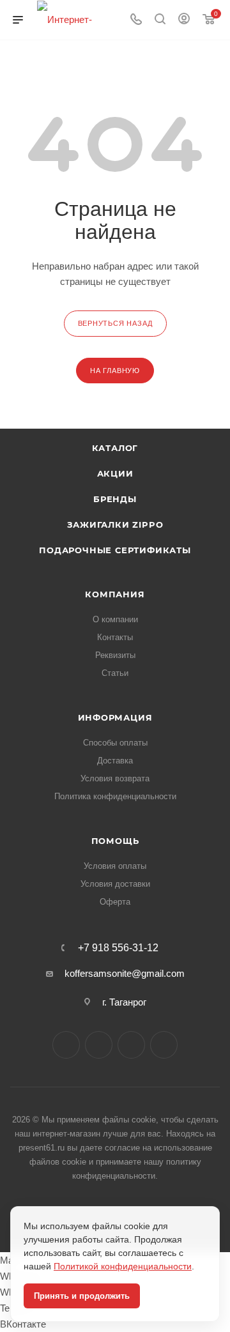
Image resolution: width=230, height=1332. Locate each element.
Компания (114, 594)
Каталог (115, 448)
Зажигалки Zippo (115, 524)
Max (98, 1045)
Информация (115, 717)
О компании (115, 619)
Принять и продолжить (82, 1296)
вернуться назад (115, 323)
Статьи (115, 673)
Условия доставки (115, 884)
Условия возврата (115, 778)
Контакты (115, 637)
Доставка (115, 760)
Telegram (131, 1045)
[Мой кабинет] (184, 20)
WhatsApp (164, 1045)
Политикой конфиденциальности (123, 1266)
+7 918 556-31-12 (118, 948)
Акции (115, 473)
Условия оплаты (115, 866)
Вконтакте (66, 1045)
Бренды (115, 499)
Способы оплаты (115, 742)
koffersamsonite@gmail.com (125, 973)
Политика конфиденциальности (115, 796)
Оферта (115, 902)
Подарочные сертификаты (115, 550)
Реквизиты (115, 655)
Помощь (115, 841)
